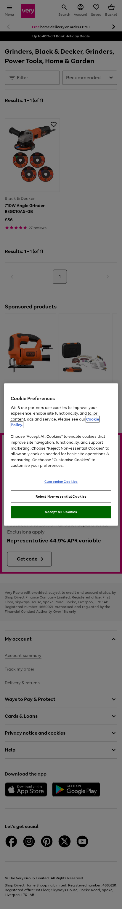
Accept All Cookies (61, 512)
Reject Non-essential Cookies (61, 496)
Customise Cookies (61, 481)
